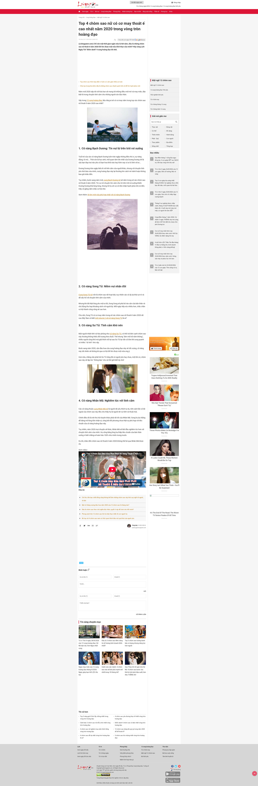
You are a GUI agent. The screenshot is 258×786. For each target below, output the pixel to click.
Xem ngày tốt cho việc (84, 756)
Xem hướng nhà (125, 750)
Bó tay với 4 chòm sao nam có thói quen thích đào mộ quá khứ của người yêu (108, 518)
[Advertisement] (108, 64)
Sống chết (155, 146)
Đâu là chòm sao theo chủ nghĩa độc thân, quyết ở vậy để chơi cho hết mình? (108, 509)
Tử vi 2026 (102, 750)
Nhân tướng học (127, 11)
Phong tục (164, 11)
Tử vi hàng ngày (141, 6)
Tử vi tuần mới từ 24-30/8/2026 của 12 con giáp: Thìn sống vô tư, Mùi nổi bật (166, 267)
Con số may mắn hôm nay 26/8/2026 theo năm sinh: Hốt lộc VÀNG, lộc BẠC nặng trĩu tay (166, 233)
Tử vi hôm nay (154, 99)
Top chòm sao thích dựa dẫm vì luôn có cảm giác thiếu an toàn (101, 82)
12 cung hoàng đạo (94, 100)
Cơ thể (154, 131)
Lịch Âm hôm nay (82, 753)
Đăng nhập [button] (177, 2)
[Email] (92, 526)
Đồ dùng (169, 131)
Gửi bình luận (141, 614)
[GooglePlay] (172, 776)
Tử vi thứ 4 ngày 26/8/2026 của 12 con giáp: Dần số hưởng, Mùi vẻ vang (166, 171)
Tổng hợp (169, 146)
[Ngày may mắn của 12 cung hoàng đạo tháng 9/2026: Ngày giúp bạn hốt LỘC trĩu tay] (89, 658)
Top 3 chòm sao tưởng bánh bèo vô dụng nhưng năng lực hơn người (135, 643)
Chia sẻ (174, 348)
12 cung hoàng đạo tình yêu (172, 6)
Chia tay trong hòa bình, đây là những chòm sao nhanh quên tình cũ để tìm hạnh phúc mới (110, 86)
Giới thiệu (99, 783)
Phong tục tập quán (168, 750)
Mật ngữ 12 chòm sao (103, 17)
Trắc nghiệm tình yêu (156, 95)
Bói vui (97, 11)
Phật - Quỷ (155, 138)
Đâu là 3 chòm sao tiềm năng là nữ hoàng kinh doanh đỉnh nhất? (112, 643)
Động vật (169, 127)
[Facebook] (172, 767)
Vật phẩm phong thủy (127, 753)
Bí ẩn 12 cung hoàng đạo (154, 6)
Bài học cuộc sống (168, 753)
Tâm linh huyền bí (167, 756)
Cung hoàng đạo (106, 11)
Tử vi (91, 11)
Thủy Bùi (135, 525)
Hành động (170, 135)
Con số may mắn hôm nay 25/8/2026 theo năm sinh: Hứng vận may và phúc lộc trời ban (165, 256)
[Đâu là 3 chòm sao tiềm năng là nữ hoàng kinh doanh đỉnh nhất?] (112, 631)
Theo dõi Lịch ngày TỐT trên (126, 40)
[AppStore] (172, 782)
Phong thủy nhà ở (125, 756)
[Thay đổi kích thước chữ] (115, 40)
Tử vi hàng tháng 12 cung (158, 104)
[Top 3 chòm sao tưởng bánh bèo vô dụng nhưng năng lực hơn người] (135, 631)
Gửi (145, 591)
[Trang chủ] (79, 11)
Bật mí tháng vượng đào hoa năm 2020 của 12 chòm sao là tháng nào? (105, 505)
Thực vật (155, 127)
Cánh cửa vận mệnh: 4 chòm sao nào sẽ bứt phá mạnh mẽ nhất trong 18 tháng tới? (112, 669)
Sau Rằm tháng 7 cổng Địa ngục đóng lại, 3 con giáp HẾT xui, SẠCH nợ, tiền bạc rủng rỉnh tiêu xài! (166, 160)
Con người (169, 138)
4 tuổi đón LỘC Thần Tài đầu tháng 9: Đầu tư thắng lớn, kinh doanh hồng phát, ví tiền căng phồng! (166, 244)
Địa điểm (169, 142)
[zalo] (88, 526)
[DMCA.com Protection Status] (103, 776)
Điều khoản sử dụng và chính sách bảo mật (115, 783)
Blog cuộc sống (147, 11)
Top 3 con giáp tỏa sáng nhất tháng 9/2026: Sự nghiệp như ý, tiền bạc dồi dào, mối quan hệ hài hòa (166, 183)
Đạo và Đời (137, 11)
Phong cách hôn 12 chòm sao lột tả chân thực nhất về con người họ (104, 514)
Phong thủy (116, 11)
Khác (170, 11)
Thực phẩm (155, 142)
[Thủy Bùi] (129, 526)
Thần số (156, 11)
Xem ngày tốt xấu (82, 750)
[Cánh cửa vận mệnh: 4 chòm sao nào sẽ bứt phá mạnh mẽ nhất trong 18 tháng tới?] (112, 658)
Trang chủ (81, 17)
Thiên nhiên (156, 135)
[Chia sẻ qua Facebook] (80, 526)
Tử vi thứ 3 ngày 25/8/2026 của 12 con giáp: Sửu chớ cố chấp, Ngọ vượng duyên (166, 194)
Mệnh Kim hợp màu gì (126, 759)
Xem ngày (85, 11)
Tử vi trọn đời (103, 756)
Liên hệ (130, 783)
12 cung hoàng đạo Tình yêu (159, 90)
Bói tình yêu (144, 756)
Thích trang (157, 348)
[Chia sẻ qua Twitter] (84, 526)
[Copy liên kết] (96, 526)
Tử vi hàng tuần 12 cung (157, 109)
